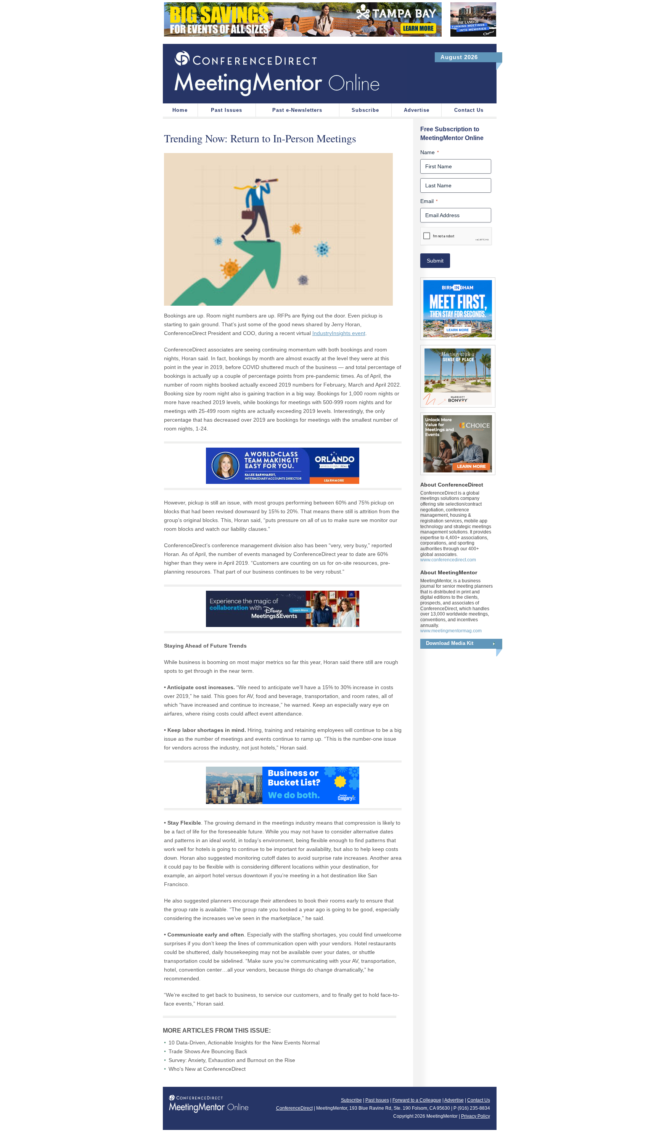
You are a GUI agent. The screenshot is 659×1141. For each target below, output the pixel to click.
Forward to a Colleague (416, 1100)
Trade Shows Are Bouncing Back (208, 1051)
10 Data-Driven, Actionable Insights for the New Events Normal (244, 1042)
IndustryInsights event (338, 333)
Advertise (416, 110)
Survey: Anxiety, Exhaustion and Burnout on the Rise (232, 1060)
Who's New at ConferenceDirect (207, 1069)
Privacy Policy (475, 1116)
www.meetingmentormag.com (451, 630)
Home (180, 110)
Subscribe (365, 110)
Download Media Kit (449, 643)
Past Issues (226, 110)
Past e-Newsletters (297, 110)
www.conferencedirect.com (448, 559)
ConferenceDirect (294, 1108)
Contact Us (469, 110)
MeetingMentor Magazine (285, 73)
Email (429, 201)
